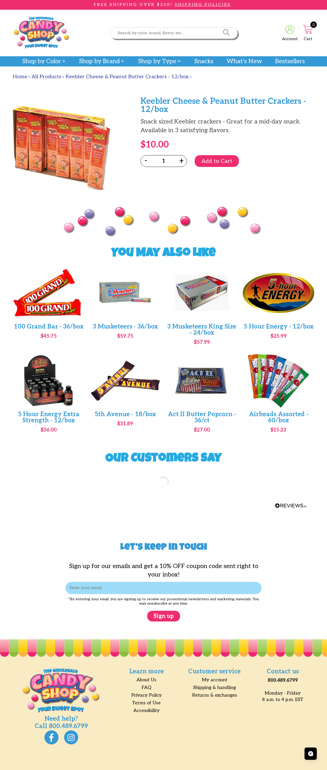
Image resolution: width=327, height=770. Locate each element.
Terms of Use (146, 703)
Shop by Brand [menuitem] (99, 61)
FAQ (146, 687)
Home (20, 77)
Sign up (164, 616)
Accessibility (146, 710)
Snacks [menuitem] (203, 61)
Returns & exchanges (214, 695)
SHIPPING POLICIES (203, 4)
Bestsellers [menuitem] (290, 61)
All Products (46, 77)
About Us (146, 680)
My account (214, 680)
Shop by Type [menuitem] (157, 61)
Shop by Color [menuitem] (41, 61)
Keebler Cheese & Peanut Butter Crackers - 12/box (127, 77)
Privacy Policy (146, 695)
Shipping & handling (214, 687)
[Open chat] (311, 754)
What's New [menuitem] (244, 61)
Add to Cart (216, 161)
